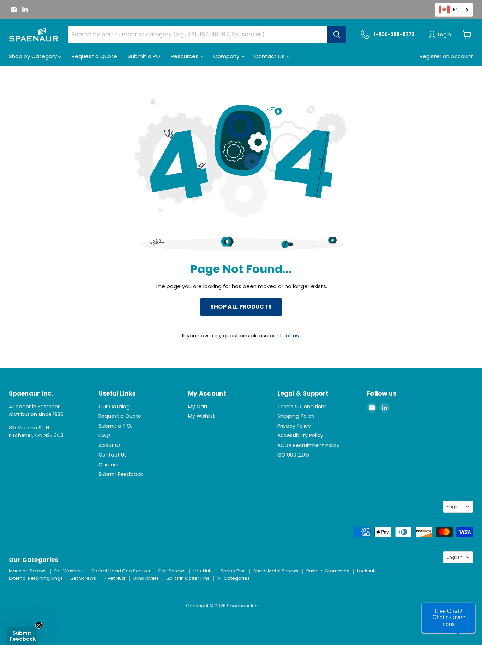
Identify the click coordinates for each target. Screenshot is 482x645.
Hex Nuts (203, 571)
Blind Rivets (146, 578)
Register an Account (446, 56)
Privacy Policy (294, 425)
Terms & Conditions (302, 406)
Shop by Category (33, 56)
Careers (108, 464)
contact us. (285, 335)
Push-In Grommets (327, 571)
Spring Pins (233, 571)
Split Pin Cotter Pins (188, 578)
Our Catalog (114, 406)
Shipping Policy (296, 416)
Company (227, 56)
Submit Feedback (120, 474)
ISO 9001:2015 (293, 454)
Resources (185, 56)
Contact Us (270, 56)
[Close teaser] (38, 625)
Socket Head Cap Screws (120, 571)
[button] (448, 618)
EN (456, 9)
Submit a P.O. (115, 425)
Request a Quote (94, 56)
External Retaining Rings (36, 578)
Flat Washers (69, 571)
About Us (109, 445)
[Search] (336, 34)
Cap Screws (172, 571)
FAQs (104, 435)
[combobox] (454, 10)
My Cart (198, 406)
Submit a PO (144, 56)
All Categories (233, 578)
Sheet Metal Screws (276, 571)
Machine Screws (28, 571)
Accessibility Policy (300, 435)
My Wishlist (201, 416)
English (455, 506)
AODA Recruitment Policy (308, 445)
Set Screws (83, 578)
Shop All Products (241, 307)
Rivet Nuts (115, 578)
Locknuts (367, 571)
